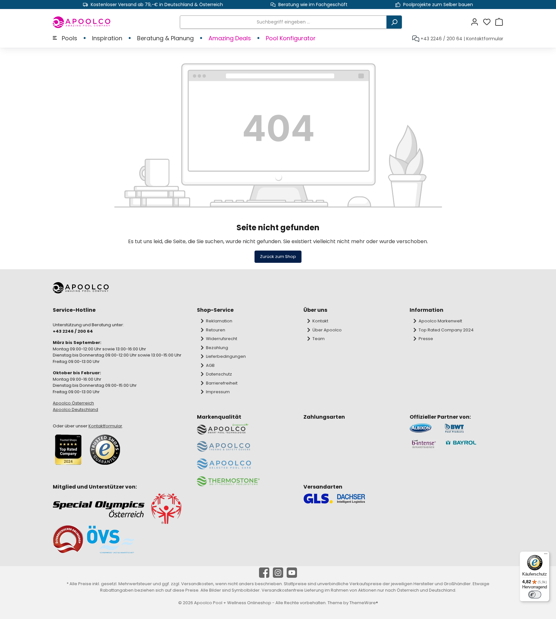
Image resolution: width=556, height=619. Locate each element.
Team (318, 339)
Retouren (215, 330)
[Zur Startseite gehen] (82, 22)
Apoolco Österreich (73, 403)
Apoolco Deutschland (75, 409)
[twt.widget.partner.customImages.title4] (474, 444)
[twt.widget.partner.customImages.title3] (424, 444)
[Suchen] (394, 22)
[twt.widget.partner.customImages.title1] (424, 428)
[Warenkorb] (499, 22)
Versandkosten (197, 584)
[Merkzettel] (489, 22)
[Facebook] (264, 572)
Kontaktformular (484, 38)
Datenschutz (219, 374)
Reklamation (219, 321)
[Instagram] (278, 572)
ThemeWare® (363, 603)
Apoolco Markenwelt (440, 321)
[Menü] (546, 555)
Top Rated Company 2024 (446, 330)
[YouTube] (291, 572)
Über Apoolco (327, 330)
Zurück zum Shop (278, 256)
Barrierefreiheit (221, 383)
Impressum (218, 392)
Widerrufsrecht (221, 339)
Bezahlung (217, 348)
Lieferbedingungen (226, 356)
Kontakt (320, 321)
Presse (426, 339)
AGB (210, 365)
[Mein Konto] (476, 22)
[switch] (534, 594)
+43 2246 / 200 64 (441, 38)
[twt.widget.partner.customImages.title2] (474, 428)
